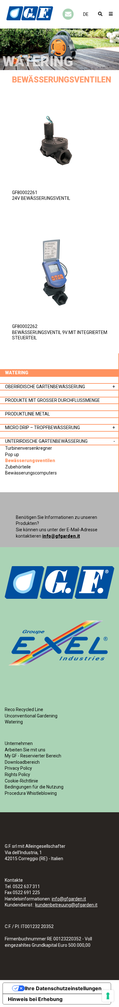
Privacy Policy (18, 768)
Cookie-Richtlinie (21, 780)
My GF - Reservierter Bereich (33, 755)
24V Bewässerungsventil (41, 198)
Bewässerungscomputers (31, 472)
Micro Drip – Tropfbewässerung (42, 427)
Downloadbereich (22, 762)
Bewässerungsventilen (30, 460)
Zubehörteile (18, 466)
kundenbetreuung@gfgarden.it (66, 904)
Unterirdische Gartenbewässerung (46, 441)
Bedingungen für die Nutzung (34, 786)
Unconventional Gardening (31, 715)
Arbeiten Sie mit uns (25, 749)
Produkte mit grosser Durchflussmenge (52, 400)
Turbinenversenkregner (28, 448)
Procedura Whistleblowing (31, 793)
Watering (14, 721)
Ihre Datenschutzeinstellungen (63, 988)
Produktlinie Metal (27, 413)
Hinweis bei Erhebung (35, 999)
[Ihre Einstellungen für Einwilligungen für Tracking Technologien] (108, 996)
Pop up (12, 454)
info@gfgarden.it (61, 536)
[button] (86, 14)
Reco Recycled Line (24, 709)
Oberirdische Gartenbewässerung (45, 386)
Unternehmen (19, 743)
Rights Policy (17, 774)
